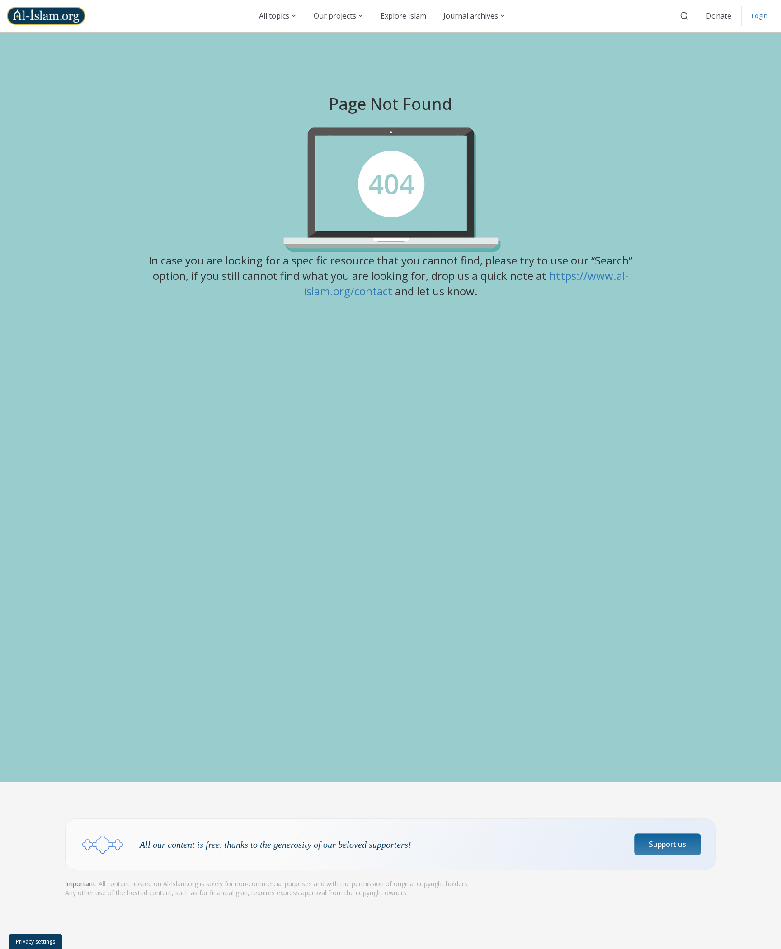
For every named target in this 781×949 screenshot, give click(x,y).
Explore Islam (403, 16)
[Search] (684, 16)
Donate (718, 16)
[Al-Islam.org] (49, 16)
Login (759, 15)
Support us (667, 844)
